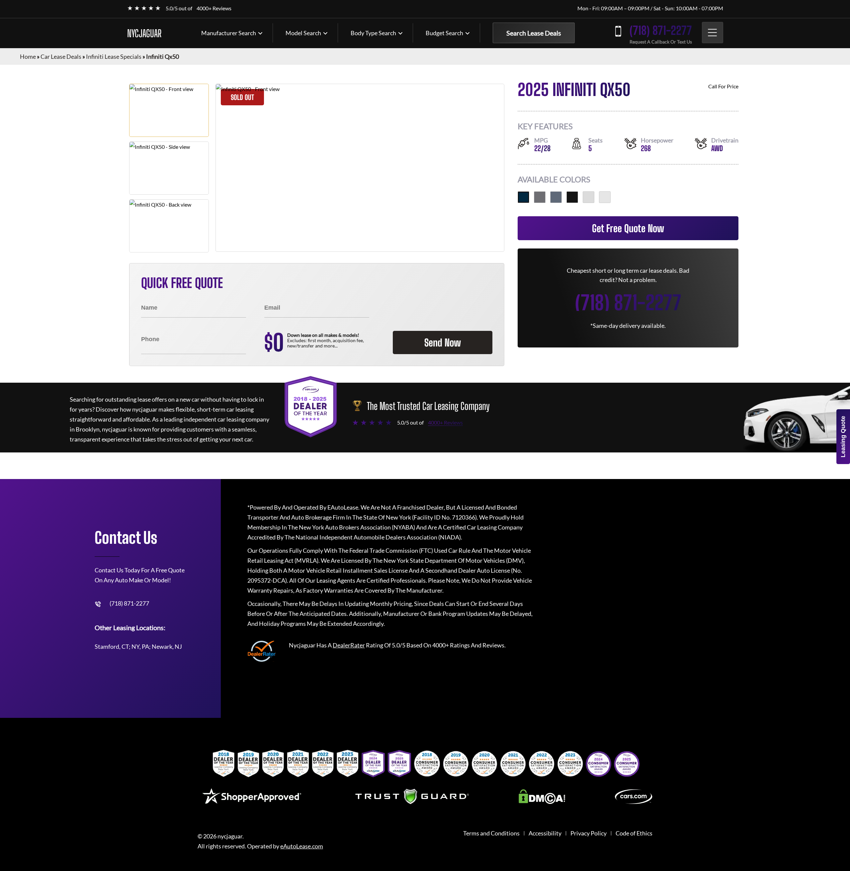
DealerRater (349, 645)
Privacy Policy (588, 833)
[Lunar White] (604, 197)
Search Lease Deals (533, 33)
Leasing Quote (843, 436)
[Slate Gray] (556, 197)
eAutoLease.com (301, 846)
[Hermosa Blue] (523, 197)
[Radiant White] (588, 197)
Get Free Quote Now (628, 228)
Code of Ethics (634, 833)
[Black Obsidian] (572, 197)
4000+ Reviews (214, 8)
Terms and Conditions (491, 833)
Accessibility (545, 833)
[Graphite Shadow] (539, 197)
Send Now (442, 342)
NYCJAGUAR (144, 33)
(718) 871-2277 (661, 30)
